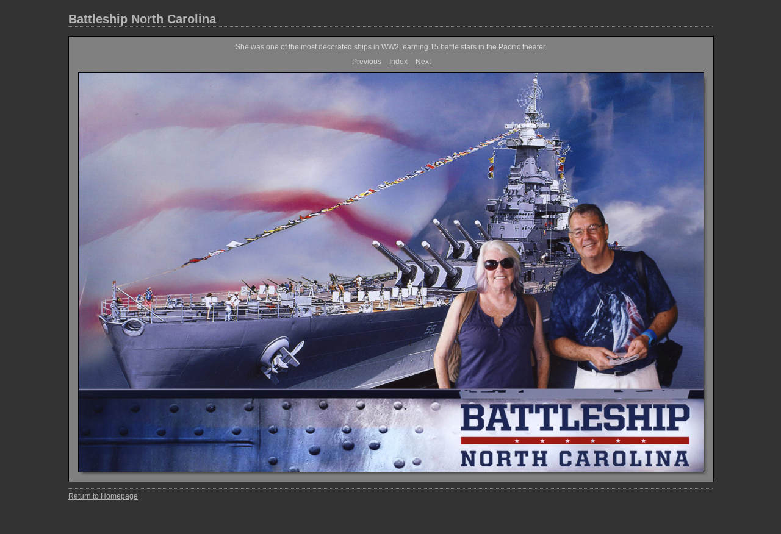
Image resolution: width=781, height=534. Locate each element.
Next (423, 61)
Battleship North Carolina (142, 19)
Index (398, 61)
